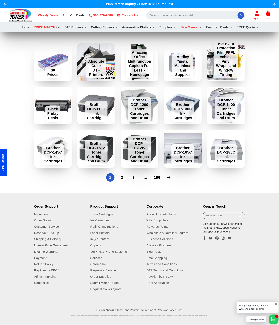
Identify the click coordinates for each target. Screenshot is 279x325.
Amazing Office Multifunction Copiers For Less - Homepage (139, 62)
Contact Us (130, 15)
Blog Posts (153, 251)
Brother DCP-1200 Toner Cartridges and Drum (139, 105)
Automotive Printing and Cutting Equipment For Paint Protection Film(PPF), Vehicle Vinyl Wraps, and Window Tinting (226, 62)
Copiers (95, 245)
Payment (40, 258)
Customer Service (46, 226)
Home (25, 27)
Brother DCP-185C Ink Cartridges (226, 149)
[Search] (241, 15)
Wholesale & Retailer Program (167, 233)
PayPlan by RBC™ (47, 270)
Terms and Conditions (161, 264)
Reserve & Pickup (46, 233)
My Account (42, 214)
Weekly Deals (48, 15)
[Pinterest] (217, 238)
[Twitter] (210, 238)
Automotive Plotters (136, 27)
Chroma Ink (98, 264)
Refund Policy (43, 264)
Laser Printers (100, 233)
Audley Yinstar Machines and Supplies (183, 62)
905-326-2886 (103, 15)
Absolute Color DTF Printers (96, 62)
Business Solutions (159, 239)
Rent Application (157, 282)
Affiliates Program (158, 245)
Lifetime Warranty (46, 251)
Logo (20, 15)
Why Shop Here (157, 220)
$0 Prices (53, 62)
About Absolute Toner (161, 214)
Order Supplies (100, 276)
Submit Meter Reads (104, 282)
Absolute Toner (114, 310)
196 (157, 177)
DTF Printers (73, 27)
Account (256, 15)
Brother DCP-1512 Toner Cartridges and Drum (96, 149)
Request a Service (103, 270)
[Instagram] (223, 238)
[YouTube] (229, 238)
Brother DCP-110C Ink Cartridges (96, 105)
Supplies (165, 27)
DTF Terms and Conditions (165, 270)
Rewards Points (157, 226)
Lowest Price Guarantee (51, 245)
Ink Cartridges (100, 220)
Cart (268, 15)
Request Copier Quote (105, 289)
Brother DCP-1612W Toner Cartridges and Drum (139, 149)
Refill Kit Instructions (104, 226)
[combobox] (195, 15)
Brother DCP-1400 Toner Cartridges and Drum (226, 105)
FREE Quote (246, 27)
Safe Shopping (156, 258)
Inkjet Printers (99, 239)
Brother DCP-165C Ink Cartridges (183, 149)
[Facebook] (204, 238)
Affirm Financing (45, 276)
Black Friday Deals (53, 105)
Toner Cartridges (101, 214)
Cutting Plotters (102, 27)
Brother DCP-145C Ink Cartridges (53, 149)
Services (96, 258)
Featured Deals (217, 27)
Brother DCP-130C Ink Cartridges (183, 105)
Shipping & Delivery (47, 239)
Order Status (43, 220)
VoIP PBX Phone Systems (108, 251)
